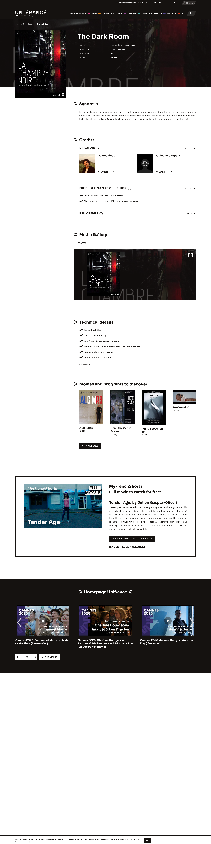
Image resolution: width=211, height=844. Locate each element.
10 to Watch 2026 (159, 3)
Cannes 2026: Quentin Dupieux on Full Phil (166, 642)
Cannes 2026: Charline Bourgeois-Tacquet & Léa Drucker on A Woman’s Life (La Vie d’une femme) (43, 643)
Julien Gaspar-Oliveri (157, 502)
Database (132, 13)
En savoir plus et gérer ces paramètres (30, 842)
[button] (190, 255)
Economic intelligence (152, 13)
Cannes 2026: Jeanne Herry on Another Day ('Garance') (104, 642)
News (94, 13)
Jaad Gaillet (115, 45)
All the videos (49, 657)
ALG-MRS (86, 428)
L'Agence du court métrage (125, 201)
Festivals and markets (112, 13)
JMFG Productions (118, 49)
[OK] (147, 840)
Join (184, 13)
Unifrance (171, 13)
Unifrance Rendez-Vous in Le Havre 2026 (133, 3)
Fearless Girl (181, 407)
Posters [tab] (82, 243)
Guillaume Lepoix (128, 45)
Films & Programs (78, 13)
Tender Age (119, 502)
